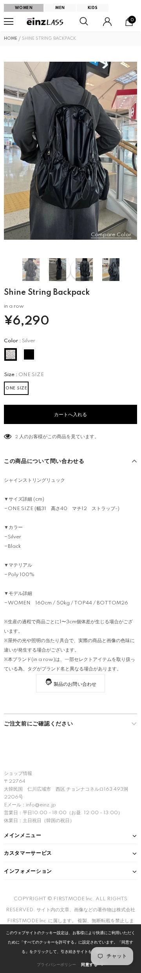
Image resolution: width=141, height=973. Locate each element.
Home (10, 38)
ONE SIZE (16, 388)
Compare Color (111, 234)
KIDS (93, 8)
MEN (60, 8)
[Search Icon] (84, 21)
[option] (70, 151)
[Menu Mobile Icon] (8, 21)
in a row (14, 306)
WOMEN (24, 8)
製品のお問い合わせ (75, 684)
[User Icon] (107, 21)
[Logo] (46, 22)
